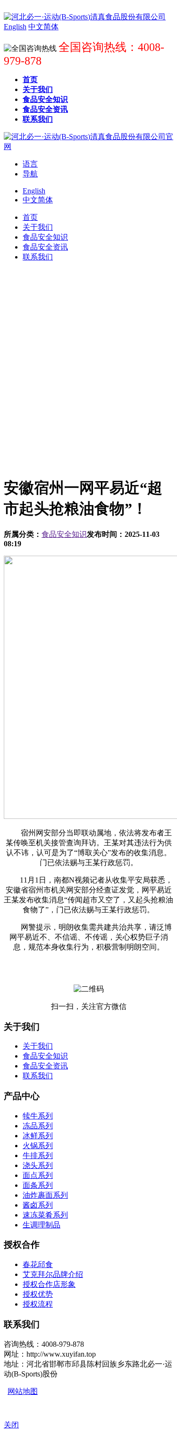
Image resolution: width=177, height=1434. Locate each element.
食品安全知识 (64, 534)
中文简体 (38, 200)
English (34, 191)
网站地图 (23, 1391)
